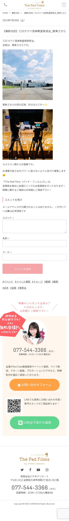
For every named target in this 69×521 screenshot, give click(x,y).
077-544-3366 (34, 350)
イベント (8, 281)
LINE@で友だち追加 (37, 422)
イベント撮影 (23, 281)
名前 (6, 238)
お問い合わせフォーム (36, 384)
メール (7, 252)
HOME (5, 12)
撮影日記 (15, 12)
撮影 (55, 281)
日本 (6, 287)
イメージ (38, 281)
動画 (48, 281)
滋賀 (14, 287)
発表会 (22, 287)
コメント (8, 217)
